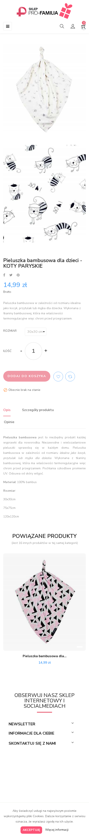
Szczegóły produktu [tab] (38, 410)
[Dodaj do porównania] (70, 376)
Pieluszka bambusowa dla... (45, 656)
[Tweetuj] (11, 275)
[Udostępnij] (4, 275)
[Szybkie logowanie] (72, 26)
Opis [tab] (7, 410)
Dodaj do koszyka (27, 376)
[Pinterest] (18, 275)
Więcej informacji (56, 830)
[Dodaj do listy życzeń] (58, 376)
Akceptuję (31, 830)
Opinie (9, 422)
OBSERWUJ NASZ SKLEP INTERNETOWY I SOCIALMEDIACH (44, 700)
